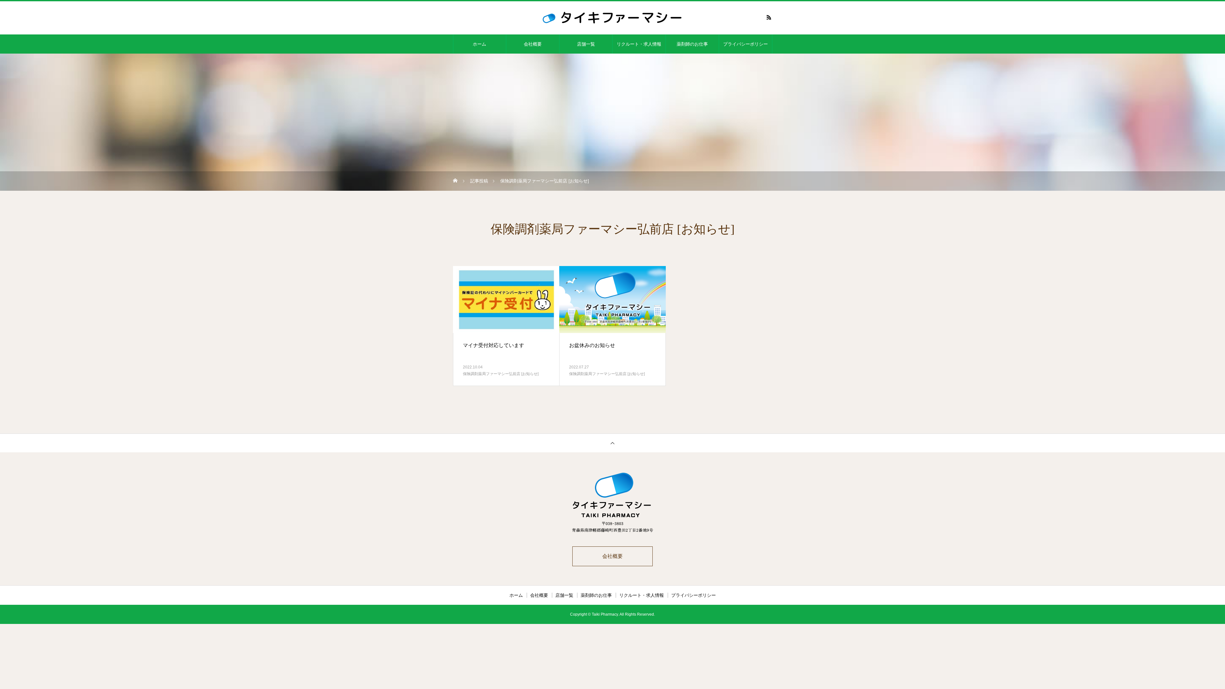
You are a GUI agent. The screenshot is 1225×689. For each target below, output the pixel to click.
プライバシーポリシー (745, 44)
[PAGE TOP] (612, 442)
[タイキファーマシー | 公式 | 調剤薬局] (612, 17)
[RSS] (769, 17)
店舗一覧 (586, 44)
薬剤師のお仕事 (692, 44)
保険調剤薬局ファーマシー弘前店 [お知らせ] (500, 374)
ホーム (479, 44)
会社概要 (533, 44)
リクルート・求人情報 (639, 44)
